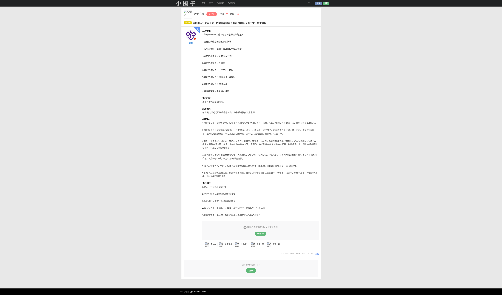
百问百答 (220, 3)
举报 (287, 254)
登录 (318, 3)
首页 (204, 3)
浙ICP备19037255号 (198, 292)
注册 (326, 3)
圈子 (211, 3)
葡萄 (191, 43)
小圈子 (186, 3)
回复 (317, 254)
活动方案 (199, 14)
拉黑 (282, 254)
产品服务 (231, 3)
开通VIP (260, 234)
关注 (213, 14)
